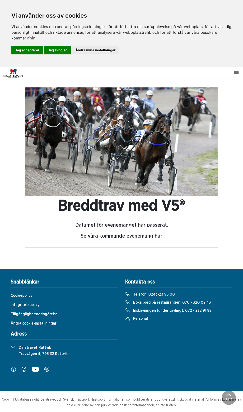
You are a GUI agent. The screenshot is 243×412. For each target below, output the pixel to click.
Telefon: (153, 294)
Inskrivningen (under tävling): (171, 310)
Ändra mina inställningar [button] (95, 50)
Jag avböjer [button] (57, 50)
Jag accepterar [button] (27, 50)
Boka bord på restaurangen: (171, 302)
